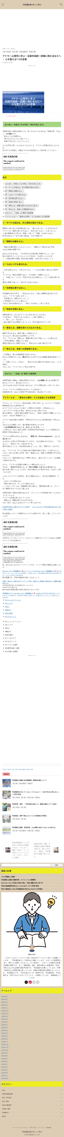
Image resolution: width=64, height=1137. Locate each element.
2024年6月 (4, 1061)
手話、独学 (15, 769)
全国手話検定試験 (7, 1094)
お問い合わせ (33, 1127)
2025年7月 (4, 1025)
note (3, 1090)
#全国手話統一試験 (9, 506)
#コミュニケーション (13, 600)
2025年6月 (4, 1027)
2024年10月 (4, 1050)
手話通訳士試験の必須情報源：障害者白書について (29, 780)
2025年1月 (4, 1042)
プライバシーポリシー (23, 1127)
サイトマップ (41, 1127)
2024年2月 (4, 1073)
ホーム (14, 1127)
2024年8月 (4, 1056)
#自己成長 (9, 613)
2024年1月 (4, 1075)
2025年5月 (4, 1030)
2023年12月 (4, 1078)
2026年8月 (4, 996)
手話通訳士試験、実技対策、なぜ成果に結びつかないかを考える (34, 827)
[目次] (2, 172)
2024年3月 (4, 1070)
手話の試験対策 (22, 769)
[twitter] (26, 982)
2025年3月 (4, 1036)
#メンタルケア (37, 506)
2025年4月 (4, 1033)
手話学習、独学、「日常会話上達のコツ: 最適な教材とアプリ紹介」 (35, 804)
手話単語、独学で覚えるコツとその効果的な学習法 (29, 816)
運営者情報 (48, 1127)
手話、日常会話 (8, 769)
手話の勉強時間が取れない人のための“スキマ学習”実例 (20, 886)
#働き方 (8, 610)
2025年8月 (4, 1022)
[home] (37, 982)
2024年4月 (4, 1067)
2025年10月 (4, 1016)
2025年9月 (4, 1019)
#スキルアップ (10, 616)
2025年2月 (4, 1039)
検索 (56, 865)
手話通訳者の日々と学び (32, 4)
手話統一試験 (29, 769)
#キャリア (9, 603)
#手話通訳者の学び (51, 506)
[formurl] (34, 982)
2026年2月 (4, 1005)
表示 (14, 116)
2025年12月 (4, 1010)
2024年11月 (4, 1047)
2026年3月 (4, 1002)
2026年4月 (4, 999)
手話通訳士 (5, 1112)
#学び (7, 606)
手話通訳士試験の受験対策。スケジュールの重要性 (18, 880)
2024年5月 (4, 1064)
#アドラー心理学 (23, 506)
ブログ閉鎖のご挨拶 (8, 877)
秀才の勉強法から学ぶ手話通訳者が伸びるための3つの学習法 (22, 889)
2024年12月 (4, 1044)
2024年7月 (4, 1058)
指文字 (4, 1116)
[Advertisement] (32, 28)
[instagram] (30, 982)
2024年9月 (4, 1053)
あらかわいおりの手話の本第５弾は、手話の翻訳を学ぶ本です (22, 883)
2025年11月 (4, 1013)
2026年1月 (4, 1008)
